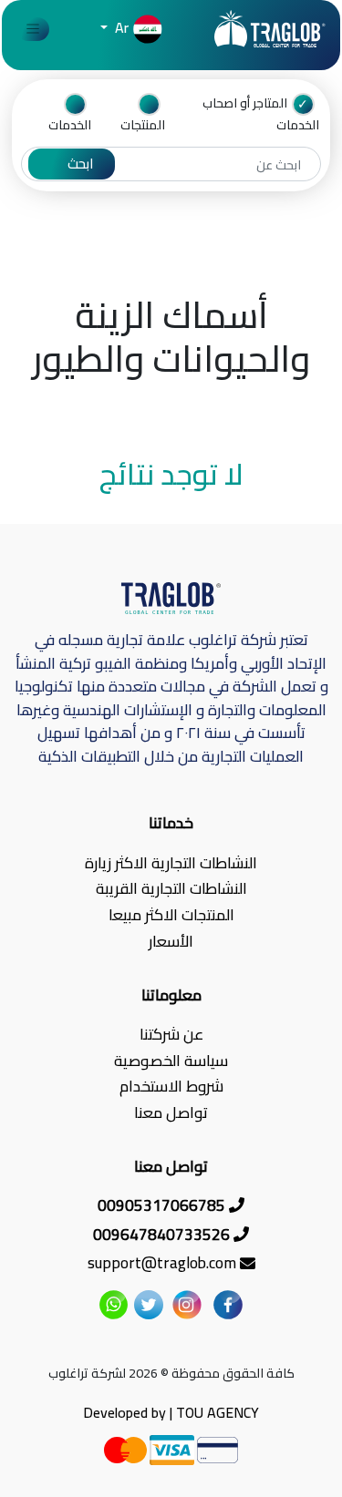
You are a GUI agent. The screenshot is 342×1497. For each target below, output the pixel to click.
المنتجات (142, 124)
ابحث (80, 163)
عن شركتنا (171, 1034)
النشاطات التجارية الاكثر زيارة (171, 863)
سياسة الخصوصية (171, 1061)
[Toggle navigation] (32, 29)
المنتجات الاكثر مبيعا (171, 915)
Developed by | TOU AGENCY (171, 1412)
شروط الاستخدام (171, 1087)
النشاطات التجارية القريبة (171, 890)
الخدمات (69, 124)
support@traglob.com (164, 1264)
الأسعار (171, 941)
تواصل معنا (171, 1113)
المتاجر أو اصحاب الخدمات (260, 114)
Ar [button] (120, 27)
